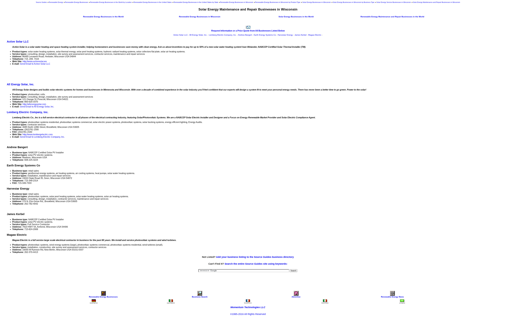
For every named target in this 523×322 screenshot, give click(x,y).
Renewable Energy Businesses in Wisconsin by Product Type (277, 2)
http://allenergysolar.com (34, 104)
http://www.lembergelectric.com (38, 134)
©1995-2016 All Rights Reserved (248, 314)
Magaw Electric (314, 35)
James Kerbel (300, 35)
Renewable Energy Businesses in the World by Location (111, 2)
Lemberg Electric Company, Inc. (222, 35)
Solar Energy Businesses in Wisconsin (316, 2)
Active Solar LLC (180, 35)
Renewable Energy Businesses (76, 2)
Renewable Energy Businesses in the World (103, 17)
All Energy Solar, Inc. (198, 35)
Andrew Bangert (245, 35)
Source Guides (41, 2)
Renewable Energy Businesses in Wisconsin (236, 2)
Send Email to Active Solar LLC (35, 64)
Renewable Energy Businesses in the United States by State (196, 2)
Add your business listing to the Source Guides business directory (255, 257)
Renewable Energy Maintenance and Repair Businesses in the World (392, 17)
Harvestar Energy (285, 35)
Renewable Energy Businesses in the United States (153, 2)
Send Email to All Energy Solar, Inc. (37, 106)
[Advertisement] (56, 73)
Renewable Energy (56, 2)
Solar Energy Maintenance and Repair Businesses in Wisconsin (436, 2)
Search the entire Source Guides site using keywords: (256, 263)
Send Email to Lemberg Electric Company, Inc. (42, 137)
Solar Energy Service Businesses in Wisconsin (393, 2)
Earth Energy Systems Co (265, 35)
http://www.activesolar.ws (35, 61)
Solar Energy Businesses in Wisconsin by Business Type (354, 2)
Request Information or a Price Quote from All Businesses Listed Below (248, 31)
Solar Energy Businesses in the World (296, 17)
